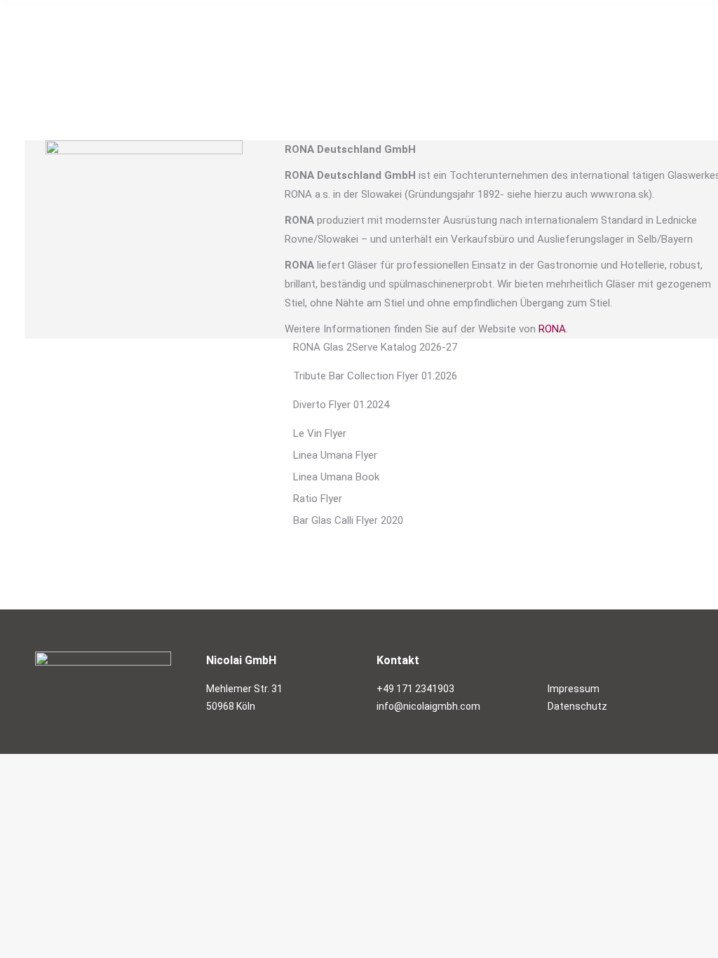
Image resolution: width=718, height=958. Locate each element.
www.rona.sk (619, 194)
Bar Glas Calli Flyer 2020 (348, 520)
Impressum (574, 688)
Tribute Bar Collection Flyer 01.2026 (375, 376)
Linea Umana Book (336, 477)
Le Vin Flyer (319, 433)
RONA (552, 329)
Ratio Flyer (317, 498)
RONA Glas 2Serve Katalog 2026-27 (375, 347)
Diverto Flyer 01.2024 (341, 404)
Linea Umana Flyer (335, 455)
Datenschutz (577, 706)
